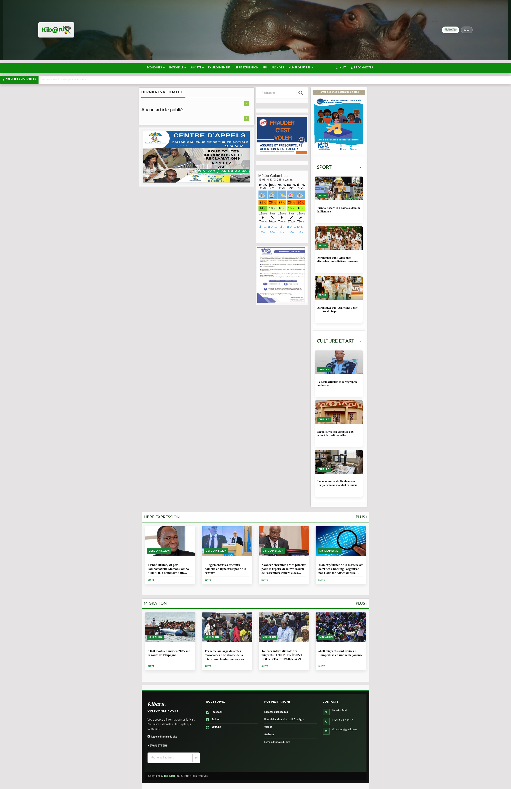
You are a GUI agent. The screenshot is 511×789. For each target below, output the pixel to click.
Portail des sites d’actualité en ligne (284, 719)
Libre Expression (246, 67)
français (451, 30)
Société (196, 67)
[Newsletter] (195, 758)
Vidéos (268, 727)
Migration (255, 603)
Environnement (219, 67)
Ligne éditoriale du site (164, 737)
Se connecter (363, 67)
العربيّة (466, 30)
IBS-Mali (169, 776)
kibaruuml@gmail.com (344, 729)
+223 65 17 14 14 (343, 720)
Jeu (265, 67)
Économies (155, 67)
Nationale (176, 67)
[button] (341, 68)
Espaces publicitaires (276, 712)
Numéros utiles (299, 67)
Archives (277, 67)
